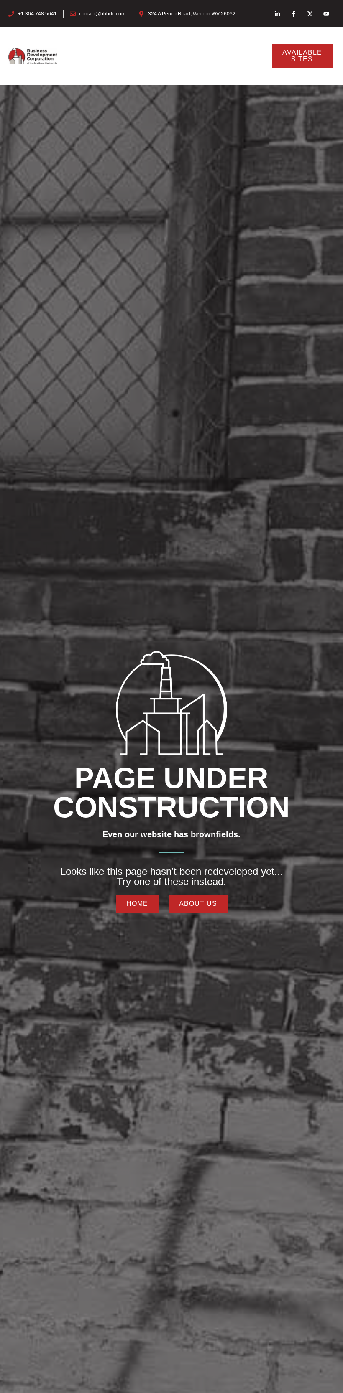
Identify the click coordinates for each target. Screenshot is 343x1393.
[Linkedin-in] (277, 13)
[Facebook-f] (293, 13)
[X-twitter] (310, 13)
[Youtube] (326, 13)
